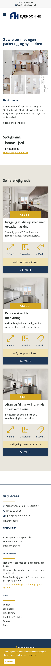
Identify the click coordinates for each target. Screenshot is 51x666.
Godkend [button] (9, 662)
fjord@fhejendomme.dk (15, 152)
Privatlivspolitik (11, 520)
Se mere (25, 269)
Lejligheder (8, 608)
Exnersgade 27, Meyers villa (17, 537)
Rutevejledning (26, 647)
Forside (6, 604)
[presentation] (5, 62)
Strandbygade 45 (12, 545)
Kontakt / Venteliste (13, 616)
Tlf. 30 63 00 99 (11, 148)
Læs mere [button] (31, 655)
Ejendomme (9, 612)
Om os (6, 621)
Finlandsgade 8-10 (12, 541)
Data (5, 625)
